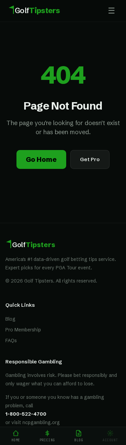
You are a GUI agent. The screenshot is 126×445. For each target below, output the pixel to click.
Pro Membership (23, 330)
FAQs (11, 340)
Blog (10, 319)
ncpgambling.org (41, 422)
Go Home (41, 159)
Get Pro (90, 159)
